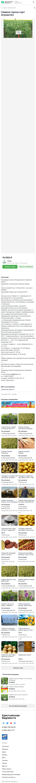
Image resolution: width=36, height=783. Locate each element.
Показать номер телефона (10, 267)
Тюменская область (7, 389)
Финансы (5, 749)
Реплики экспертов (8, 777)
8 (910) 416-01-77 (8, 730)
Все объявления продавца (18, 706)
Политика (5, 746)
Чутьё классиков (7, 771)
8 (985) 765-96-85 (8, 727)
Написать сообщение (26, 266)
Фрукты (4, 766)
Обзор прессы (6, 769)
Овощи (4, 763)
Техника (5, 760)
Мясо (4, 757)
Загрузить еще (18, 668)
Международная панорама (11, 774)
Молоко (4, 755)
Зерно (4, 752)
